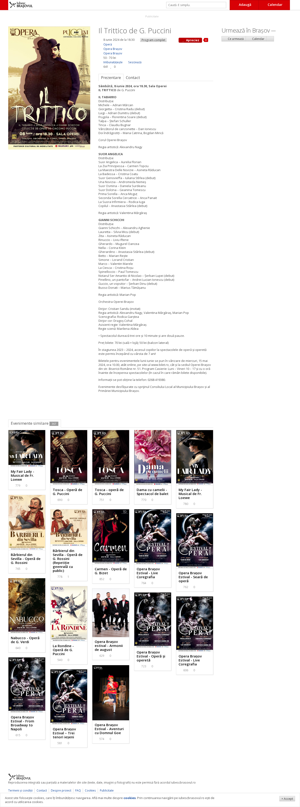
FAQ (78, 790)
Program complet (153, 40)
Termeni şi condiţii (20, 790)
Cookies (90, 790)
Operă (107, 44)
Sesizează (135, 62)
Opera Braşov (112, 49)
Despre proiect (61, 790)
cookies (130, 798)
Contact (42, 790)
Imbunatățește (113, 62)
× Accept (287, 799)
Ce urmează (235, 39)
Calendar (257, 39)
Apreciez (192, 40)
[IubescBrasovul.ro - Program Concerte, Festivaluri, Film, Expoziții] (4, 5)
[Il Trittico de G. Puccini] (49, 88)
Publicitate (152, 16)
